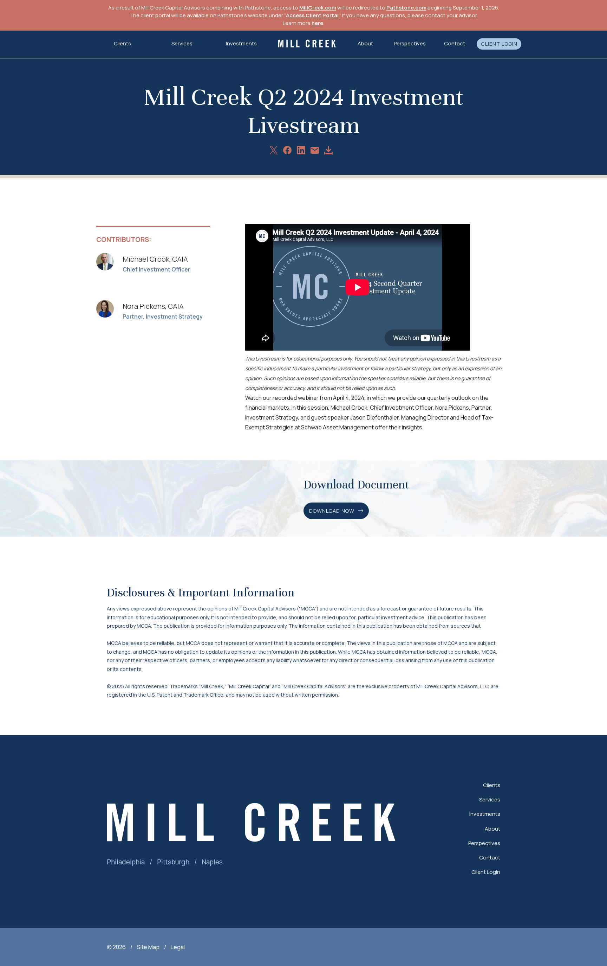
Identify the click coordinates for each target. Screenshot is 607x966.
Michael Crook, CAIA (155, 259)
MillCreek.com (317, 7)
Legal (178, 947)
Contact (454, 43)
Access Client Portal (312, 15)
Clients (491, 785)
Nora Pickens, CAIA (153, 306)
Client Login (499, 44)
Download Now (331, 510)
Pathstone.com (406, 7)
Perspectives (410, 43)
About (492, 828)
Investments (241, 43)
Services (489, 799)
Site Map (148, 947)
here (317, 23)
